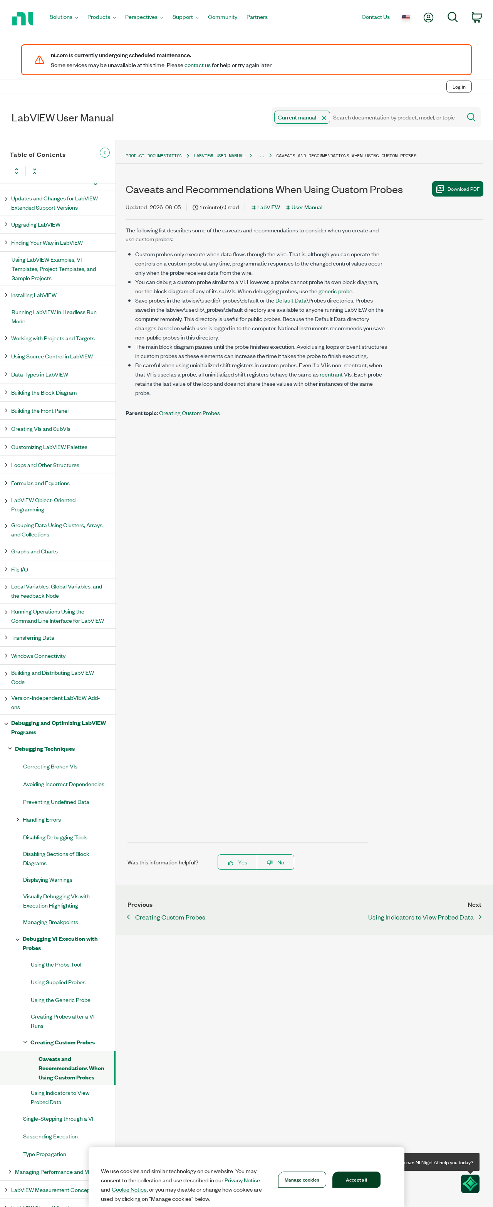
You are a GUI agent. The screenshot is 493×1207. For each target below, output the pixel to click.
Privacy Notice (242, 1180)
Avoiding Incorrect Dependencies (63, 784)
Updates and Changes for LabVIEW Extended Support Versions (54, 202)
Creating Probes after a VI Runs (62, 1020)
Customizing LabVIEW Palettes (49, 446)
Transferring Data (32, 637)
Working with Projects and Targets (53, 338)
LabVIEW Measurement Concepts (53, 1189)
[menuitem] (64, 18)
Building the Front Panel (40, 410)
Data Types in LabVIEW (39, 374)
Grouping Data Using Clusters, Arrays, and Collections (57, 529)
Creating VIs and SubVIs (40, 428)
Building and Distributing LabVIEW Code (52, 677)
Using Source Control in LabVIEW (52, 356)
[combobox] (366, 117)
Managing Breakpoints (50, 922)
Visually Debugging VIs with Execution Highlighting (56, 900)
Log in (459, 86)
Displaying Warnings (47, 879)
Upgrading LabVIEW (35, 224)
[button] (324, 118)
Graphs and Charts (34, 551)
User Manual (307, 207)
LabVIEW (268, 207)
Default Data (291, 300)
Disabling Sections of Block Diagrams (56, 858)
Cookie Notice (129, 1189)
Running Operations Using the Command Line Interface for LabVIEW (57, 615)
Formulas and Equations (40, 483)
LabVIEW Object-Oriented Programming (43, 504)
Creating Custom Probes (62, 1042)
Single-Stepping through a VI (58, 1118)
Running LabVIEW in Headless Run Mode (54, 316)
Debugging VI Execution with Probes (60, 942)
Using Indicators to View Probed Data (60, 1097)
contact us (197, 65)
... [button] (261, 155)
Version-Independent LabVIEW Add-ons (55, 702)
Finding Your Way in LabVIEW (47, 242)
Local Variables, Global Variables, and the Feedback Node (56, 590)
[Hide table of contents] (105, 153)
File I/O (19, 569)
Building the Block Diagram (44, 392)
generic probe (335, 291)
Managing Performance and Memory (59, 1171)
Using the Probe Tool (56, 964)
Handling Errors (42, 819)
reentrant (331, 374)
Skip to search (80, 70)
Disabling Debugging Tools (55, 837)
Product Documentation (154, 155)
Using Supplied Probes (58, 982)
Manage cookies (302, 1179)
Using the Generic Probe (61, 999)
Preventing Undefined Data (56, 801)
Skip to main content (29, 70)
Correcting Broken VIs (50, 766)
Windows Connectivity (38, 655)
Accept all (356, 1179)
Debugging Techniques (45, 748)
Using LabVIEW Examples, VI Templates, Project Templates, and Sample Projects (54, 268)
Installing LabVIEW (34, 295)
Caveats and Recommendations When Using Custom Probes (71, 1067)
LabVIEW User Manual (219, 155)
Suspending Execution (50, 1136)
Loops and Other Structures (45, 465)
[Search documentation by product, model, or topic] (471, 117)
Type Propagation (44, 1154)
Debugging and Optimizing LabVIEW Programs (58, 727)
